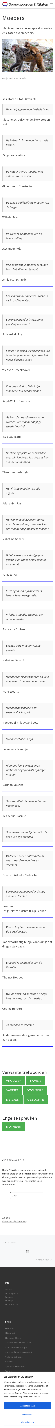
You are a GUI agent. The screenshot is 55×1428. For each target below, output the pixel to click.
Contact (8, 1289)
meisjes (12, 1099)
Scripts (8, 1371)
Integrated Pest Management (18, 1352)
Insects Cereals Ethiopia (16, 1347)
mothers (13, 1126)
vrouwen (14, 1080)
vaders (12, 1090)
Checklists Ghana (13, 1338)
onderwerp (16, 1180)
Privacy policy (11, 1293)
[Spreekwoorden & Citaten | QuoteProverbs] (5, 4)
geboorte (35, 1099)
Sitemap (9, 1297)
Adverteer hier (11, 1304)
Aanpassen (27, 1414)
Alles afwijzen (27, 1422)
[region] (27, 1400)
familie (35, 1080)
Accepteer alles (27, 1405)
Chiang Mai (10, 1333)
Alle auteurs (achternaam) (14, 1221)
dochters (35, 1090)
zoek (27, 1180)
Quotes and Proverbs (15, 1366)
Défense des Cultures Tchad (18, 1342)
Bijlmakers (10, 1328)
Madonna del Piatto (14, 1357)
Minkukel (9, 1361)
